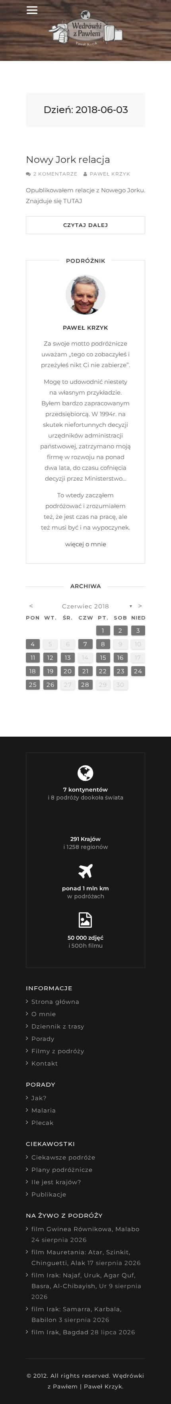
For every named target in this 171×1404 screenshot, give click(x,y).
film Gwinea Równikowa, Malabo (85, 1229)
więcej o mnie (85, 544)
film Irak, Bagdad (60, 1332)
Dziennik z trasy (57, 1026)
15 (103, 657)
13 (68, 657)
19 (50, 671)
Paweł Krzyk (110, 174)
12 (50, 657)
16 (120, 657)
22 (103, 671)
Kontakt (44, 1063)
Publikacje (48, 1194)
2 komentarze (55, 174)
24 (138, 671)
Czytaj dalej (85, 225)
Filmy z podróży (57, 1051)
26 (50, 684)
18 (32, 671)
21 (85, 671)
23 (120, 671)
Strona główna (55, 1001)
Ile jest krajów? (56, 1182)
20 (68, 671)
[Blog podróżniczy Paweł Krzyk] (85, 43)
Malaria (43, 1110)
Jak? (39, 1098)
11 (33, 657)
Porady (42, 1038)
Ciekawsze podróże (63, 1157)
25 (33, 684)
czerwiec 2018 (85, 606)
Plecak (42, 1122)
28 (85, 684)
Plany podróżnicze (62, 1169)
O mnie (43, 1014)
